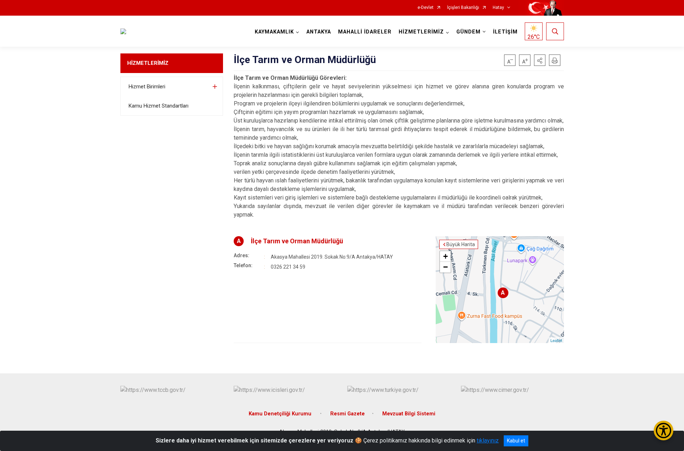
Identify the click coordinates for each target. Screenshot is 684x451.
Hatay (498, 7)
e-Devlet (426, 7)
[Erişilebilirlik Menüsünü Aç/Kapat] (663, 430)
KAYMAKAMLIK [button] (274, 32)
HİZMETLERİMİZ (148, 63)
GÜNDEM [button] (468, 32)
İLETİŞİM (505, 32)
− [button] (445, 267)
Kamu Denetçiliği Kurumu (281, 414)
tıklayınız (488, 440)
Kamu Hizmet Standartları (158, 106)
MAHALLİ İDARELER (365, 32)
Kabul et (516, 441)
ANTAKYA (318, 32)
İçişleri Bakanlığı (463, 7)
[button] (539, 60)
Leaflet (556, 340)
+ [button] (445, 256)
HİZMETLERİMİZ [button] (421, 32)
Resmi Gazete (347, 414)
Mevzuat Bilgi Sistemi (408, 414)
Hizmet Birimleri (147, 86)
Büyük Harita (460, 244)
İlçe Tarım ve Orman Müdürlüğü (297, 241)
